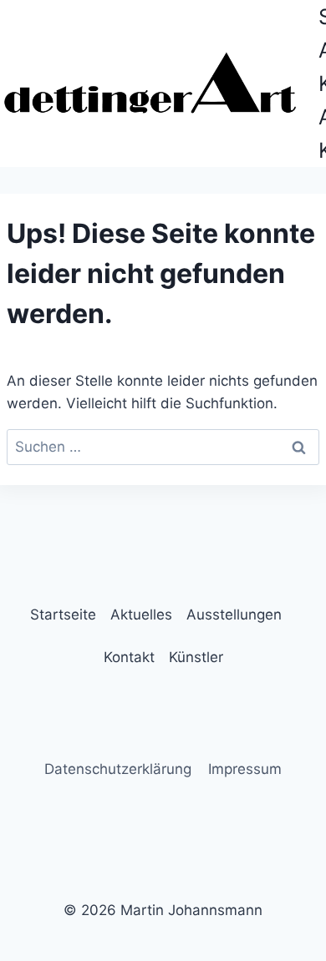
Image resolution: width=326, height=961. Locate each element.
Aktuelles (141, 614)
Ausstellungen (234, 614)
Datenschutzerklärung (117, 769)
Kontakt (129, 657)
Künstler (196, 657)
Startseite (63, 614)
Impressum (245, 769)
